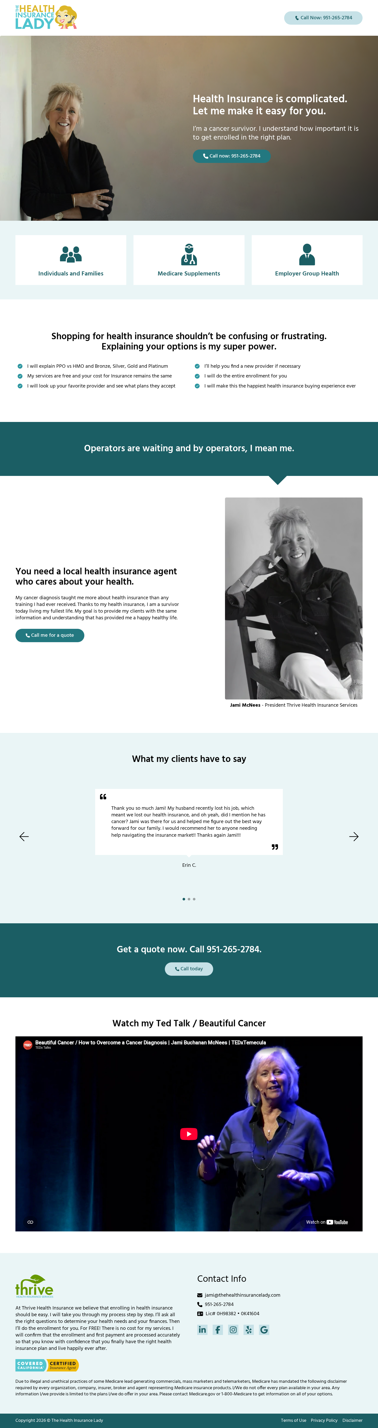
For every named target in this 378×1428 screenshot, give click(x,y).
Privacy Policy (324, 1421)
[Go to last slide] (24, 836)
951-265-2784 (219, 1304)
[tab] (184, 899)
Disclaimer (353, 1421)
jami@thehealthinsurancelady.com (242, 1295)
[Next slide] (354, 836)
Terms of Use (293, 1421)
